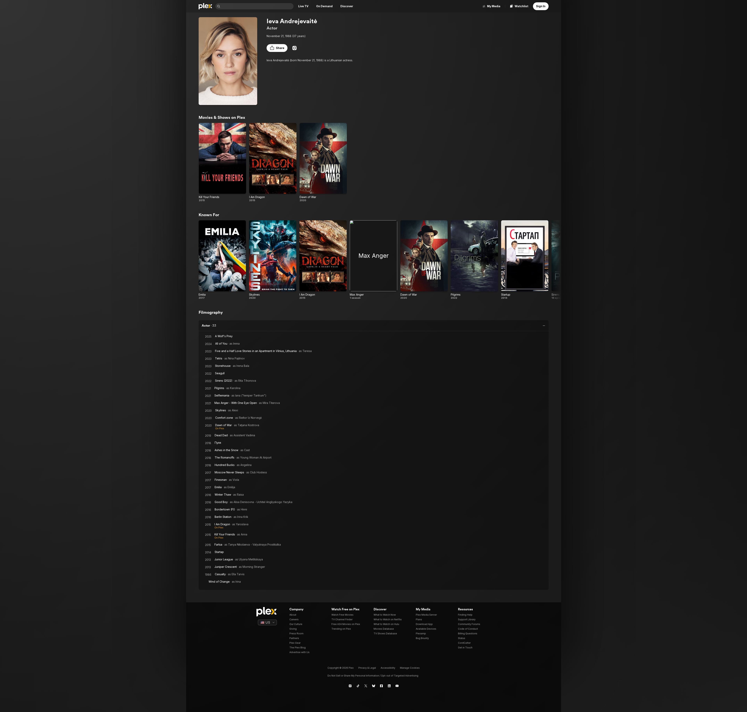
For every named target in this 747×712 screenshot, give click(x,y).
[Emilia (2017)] (222, 259)
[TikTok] (358, 686)
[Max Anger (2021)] (373, 259)
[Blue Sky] (374, 686)
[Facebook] (381, 686)
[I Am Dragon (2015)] (272, 162)
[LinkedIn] (389, 686)
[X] (366, 686)
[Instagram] (294, 48)
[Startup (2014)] (524, 259)
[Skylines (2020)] (272, 259)
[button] (277, 48)
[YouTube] (397, 686)
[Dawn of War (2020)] (323, 162)
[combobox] (257, 6)
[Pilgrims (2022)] (474, 259)
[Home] (205, 6)
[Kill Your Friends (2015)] (222, 162)
